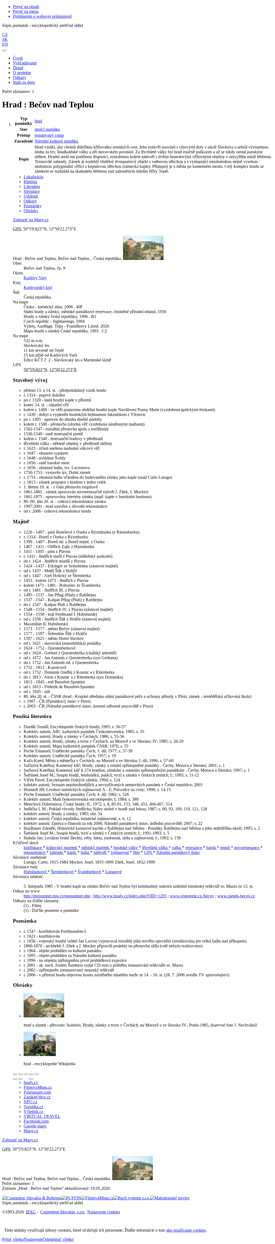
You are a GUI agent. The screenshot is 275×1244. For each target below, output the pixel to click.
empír (225, 847)
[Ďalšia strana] (31, 1079)
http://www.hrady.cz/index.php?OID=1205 (130, 896)
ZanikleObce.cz (37, 1097)
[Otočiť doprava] (20, 1079)
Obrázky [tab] (31, 210)
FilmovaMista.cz (38, 1087)
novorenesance (247, 847)
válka (177, 847)
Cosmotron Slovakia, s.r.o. (62, 1212)
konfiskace (33, 847)
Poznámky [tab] (33, 206)
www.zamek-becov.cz (236, 896)
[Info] (36, 1074)
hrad (38, 121)
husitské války (126, 847)
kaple (72, 852)
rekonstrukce (35, 852)
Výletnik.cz (33, 1111)
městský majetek (95, 847)
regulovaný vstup (49, 135)
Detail (18, 68)
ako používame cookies (186, 1230)
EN (5, 44)
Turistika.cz (33, 1106)
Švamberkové (90, 871)
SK (5, 39)
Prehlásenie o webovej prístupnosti (42, 16)
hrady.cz (31, 1082)
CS (5, 34)
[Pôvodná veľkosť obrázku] (26, 1074)
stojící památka (47, 129)
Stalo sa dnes (24, 82)
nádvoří (100, 852)
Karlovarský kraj (38, 287)
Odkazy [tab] (30, 201)
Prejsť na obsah (26, 6)
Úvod (18, 58)
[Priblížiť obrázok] (15, 1074)
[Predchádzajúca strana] (26, 1079)
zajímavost (120, 852)
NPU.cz (30, 1102)
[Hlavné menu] (4, 50)
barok (211, 847)
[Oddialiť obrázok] (20, 1074)
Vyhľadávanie (25, 63)
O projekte (22, 72)
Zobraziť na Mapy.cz (31, 219)
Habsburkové (36, 871)
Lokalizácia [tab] (33, 177)
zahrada (57, 852)
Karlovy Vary (35, 277)
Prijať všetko (13, 1239)
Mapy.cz (31, 1131)
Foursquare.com (37, 1092)
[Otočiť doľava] (15, 1079)
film (137, 852)
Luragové (113, 871)
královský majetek (62, 847)
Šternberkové (62, 871)
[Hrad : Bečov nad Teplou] (44, 1016)
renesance (194, 847)
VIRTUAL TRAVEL (42, 1116)
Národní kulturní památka (56, 141)
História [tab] (30, 181)
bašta (85, 852)
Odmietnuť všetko (58, 1239)
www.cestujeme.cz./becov (192, 896)
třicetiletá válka (155, 847)
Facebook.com (36, 1121)
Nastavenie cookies (103, 1212)
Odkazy (19, 77)
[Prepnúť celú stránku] (31, 1074)
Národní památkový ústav (178, 852)
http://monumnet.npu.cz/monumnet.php (57, 896)
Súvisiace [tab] (32, 191)
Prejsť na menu (26, 11)
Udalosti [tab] (31, 196)
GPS (148, 852)
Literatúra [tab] (32, 186)
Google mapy (35, 1126)
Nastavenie (33, 1239)
